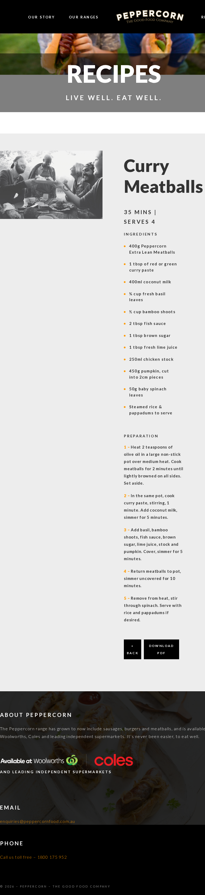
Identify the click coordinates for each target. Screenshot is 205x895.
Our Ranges (84, 17)
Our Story (41, 17)
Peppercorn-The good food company (150, 17)
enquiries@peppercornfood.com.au (37, 821)
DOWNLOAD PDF (161, 649)
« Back (133, 649)
